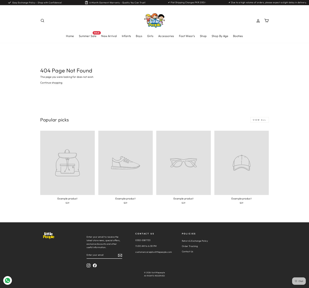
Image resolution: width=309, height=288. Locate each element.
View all (259, 120)
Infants (126, 36)
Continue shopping (51, 82)
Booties (238, 36)
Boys (139, 36)
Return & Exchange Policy (195, 240)
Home (70, 36)
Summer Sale (89, 35)
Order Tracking (190, 246)
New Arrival (109, 36)
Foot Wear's (187, 36)
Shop (203, 36)
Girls (150, 36)
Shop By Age (220, 36)
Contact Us (187, 251)
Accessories (166, 36)
